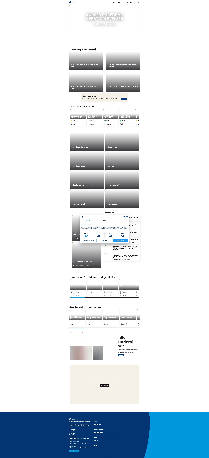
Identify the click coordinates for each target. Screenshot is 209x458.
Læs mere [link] (121, 355)
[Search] (135, 2)
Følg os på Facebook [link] (73, 450)
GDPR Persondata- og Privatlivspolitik (102, 435)
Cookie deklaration (104, 456)
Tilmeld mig (124, 98)
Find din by (126, 2)
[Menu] (139, 2)
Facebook (96, 437)
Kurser (114, 2)
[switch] (98, 236)
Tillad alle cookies (120, 240)
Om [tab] (120, 220)
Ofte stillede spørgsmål (99, 429)
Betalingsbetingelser (98, 432)
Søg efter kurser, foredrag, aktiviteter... (104, 28)
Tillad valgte (104, 240)
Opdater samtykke (104, 385)
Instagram (96, 440)
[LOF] (76, 2)
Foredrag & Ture (119, 2)
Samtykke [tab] (88, 220)
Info (131, 2)
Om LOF (95, 445)
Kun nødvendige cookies (89, 240)
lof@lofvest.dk (74, 436)
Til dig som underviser (98, 443)
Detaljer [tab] (104, 220)
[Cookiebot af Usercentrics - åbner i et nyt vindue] (123, 217)
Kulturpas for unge (98, 426)
